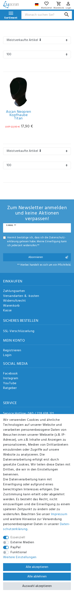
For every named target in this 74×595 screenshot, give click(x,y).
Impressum (59, 514)
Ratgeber (10, 388)
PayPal (15, 547)
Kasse (7, 311)
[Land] (37, 3)
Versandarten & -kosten (21, 296)
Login (7, 355)
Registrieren (12, 351)
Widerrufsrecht (14, 301)
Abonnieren (35, 257)
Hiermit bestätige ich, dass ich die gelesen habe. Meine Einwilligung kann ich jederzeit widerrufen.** (37, 242)
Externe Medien (22, 542)
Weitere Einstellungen (20, 557)
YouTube (9, 383)
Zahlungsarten (14, 291)
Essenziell (17, 537)
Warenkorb (11, 306)
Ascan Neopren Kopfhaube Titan (18, 115)
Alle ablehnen (37, 576)
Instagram (10, 378)
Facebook (10, 374)
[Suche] (67, 14)
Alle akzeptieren (37, 567)
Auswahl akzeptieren (37, 586)
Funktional (18, 552)
